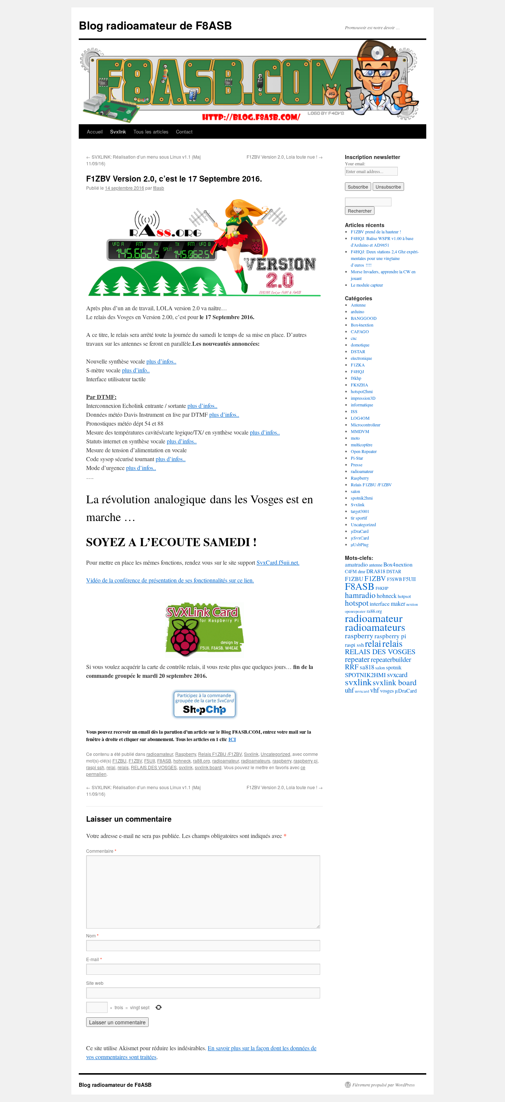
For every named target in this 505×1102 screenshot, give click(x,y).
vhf (374, 689)
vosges (387, 690)
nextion (412, 604)
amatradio (356, 564)
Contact (184, 131)
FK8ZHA (359, 385)
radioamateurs (255, 760)
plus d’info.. (136, 370)
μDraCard (360, 531)
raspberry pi (306, 760)
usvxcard (362, 691)
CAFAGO (360, 331)
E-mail (94, 959)
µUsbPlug (360, 544)
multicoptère (361, 444)
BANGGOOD (364, 318)
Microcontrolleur (365, 424)
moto (355, 438)
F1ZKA (358, 365)
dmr (361, 571)
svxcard (397, 674)
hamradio (360, 594)
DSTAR (358, 351)
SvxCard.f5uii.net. (278, 562)
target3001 (360, 511)
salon (355, 491)
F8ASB (164, 760)
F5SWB (394, 579)
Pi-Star (357, 458)
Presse (356, 464)
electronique (361, 358)
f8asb (158, 188)
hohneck (182, 760)
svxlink (186, 767)
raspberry (281, 760)
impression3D (363, 398)
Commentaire (101, 851)
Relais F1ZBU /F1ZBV (220, 754)
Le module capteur (367, 285)
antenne (375, 565)
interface (380, 603)
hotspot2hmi (362, 391)
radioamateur (159, 754)
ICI (232, 739)
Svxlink (118, 131)
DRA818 (375, 571)
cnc (354, 338)
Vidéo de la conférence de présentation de (135, 580)
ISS (354, 411)
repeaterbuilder (391, 659)
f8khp (356, 378)
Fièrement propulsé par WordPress (383, 1085)
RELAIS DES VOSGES (154, 767)
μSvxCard (360, 538)
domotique (360, 345)
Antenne (358, 305)
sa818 (367, 667)
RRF (352, 666)
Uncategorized (275, 754)
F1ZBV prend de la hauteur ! (376, 231)
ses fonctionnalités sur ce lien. (219, 580)
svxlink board (208, 767)
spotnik (393, 667)
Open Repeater (364, 451)
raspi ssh (95, 767)
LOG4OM (360, 418)
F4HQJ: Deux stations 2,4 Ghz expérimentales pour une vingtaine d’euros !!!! (385, 258)
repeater (357, 659)
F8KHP (382, 588)
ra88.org (201, 760)
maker (398, 603)
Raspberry (185, 754)
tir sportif (359, 518)
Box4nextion (362, 325)
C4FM (351, 571)
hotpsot (404, 596)
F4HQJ (357, 371)
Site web (95, 983)
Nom (92, 935)
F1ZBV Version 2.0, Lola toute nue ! (285, 156)
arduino (357, 311)
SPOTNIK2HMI (365, 674)
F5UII (149, 760)
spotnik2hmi (362, 498)
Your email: (355, 163)
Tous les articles (151, 131)
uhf (349, 689)
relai (110, 767)
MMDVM (360, 431)
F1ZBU (119, 760)
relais (123, 767)
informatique (362, 405)
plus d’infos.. (161, 361)
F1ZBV (135, 760)
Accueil (95, 131)
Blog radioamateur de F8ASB (155, 25)
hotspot (357, 603)
